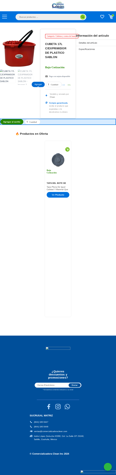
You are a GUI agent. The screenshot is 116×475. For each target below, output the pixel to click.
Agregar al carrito (38, 85)
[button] (12, 228)
